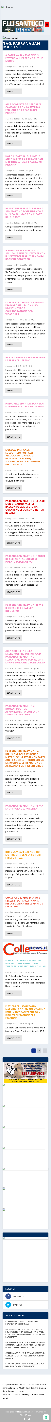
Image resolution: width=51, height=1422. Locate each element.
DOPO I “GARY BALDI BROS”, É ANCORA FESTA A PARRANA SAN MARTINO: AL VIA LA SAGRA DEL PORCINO (24, 161)
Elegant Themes (25, 1412)
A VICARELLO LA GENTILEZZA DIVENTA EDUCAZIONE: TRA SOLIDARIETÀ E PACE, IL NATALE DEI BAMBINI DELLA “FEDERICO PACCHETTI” (25, 1333)
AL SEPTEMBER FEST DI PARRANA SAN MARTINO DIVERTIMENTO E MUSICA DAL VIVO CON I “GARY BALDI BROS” (24, 213)
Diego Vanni (12, 67)
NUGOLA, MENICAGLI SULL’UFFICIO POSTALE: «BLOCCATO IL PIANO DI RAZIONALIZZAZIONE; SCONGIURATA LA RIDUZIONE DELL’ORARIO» (22, 457)
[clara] (24, 1127)
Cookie (34, 1394)
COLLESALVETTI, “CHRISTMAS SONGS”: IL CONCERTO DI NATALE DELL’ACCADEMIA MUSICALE (25, 1355)
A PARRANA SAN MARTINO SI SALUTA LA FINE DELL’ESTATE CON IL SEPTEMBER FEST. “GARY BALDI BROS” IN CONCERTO (25, 255)
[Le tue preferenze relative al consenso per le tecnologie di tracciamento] (46, 1417)
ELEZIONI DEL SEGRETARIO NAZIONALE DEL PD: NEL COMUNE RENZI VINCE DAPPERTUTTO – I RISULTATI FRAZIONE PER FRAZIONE (25, 1012)
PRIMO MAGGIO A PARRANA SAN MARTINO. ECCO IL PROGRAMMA (24, 405)
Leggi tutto (13, 91)
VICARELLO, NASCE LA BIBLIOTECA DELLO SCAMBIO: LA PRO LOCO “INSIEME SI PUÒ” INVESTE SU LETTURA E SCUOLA (25, 1345)
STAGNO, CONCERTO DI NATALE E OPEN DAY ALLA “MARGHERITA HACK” (24, 1365)
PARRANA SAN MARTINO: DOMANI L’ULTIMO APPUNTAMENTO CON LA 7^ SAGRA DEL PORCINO (22, 710)
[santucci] (24, 1106)
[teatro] (24, 1210)
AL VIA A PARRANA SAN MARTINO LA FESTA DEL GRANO (25, 359)
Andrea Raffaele (13, 119)
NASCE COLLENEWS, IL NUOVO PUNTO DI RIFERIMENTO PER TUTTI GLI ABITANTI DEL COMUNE (25, 963)
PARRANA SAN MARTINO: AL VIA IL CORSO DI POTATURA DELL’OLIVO (24, 608)
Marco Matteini (13, 771)
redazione (11, 265)
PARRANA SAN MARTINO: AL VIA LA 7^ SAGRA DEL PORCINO (24, 807)
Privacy (25, 1394)
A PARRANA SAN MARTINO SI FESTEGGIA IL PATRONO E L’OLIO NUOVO (24, 58)
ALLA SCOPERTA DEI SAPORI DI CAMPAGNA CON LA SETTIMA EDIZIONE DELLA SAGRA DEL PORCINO (23, 109)
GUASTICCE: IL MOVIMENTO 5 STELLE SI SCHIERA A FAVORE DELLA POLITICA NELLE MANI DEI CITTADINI (24, 902)
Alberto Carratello (14, 668)
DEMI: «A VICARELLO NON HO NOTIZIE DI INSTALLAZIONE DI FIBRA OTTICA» (23, 854)
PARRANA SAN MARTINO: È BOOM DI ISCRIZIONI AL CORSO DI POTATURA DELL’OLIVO (25, 558)
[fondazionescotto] (24, 1148)
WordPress (25, 1415)
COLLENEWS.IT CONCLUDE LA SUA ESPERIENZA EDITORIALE (21, 1322)
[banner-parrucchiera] (24, 1189)
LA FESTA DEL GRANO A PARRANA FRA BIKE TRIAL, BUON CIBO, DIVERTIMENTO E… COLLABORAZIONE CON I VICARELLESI (24, 308)
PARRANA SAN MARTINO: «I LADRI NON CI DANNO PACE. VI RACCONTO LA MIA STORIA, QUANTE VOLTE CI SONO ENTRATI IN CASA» (25, 506)
